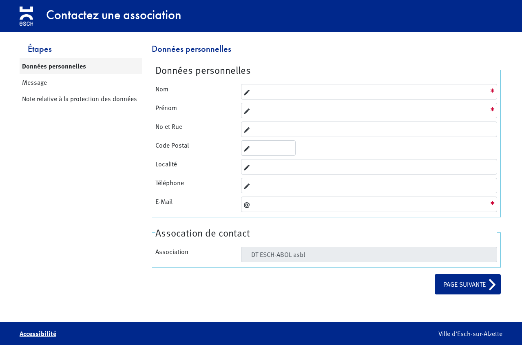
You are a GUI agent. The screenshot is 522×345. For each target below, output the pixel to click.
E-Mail (164, 201)
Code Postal (172, 145)
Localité (166, 164)
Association (171, 252)
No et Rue (168, 126)
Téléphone (169, 183)
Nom (161, 89)
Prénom (166, 108)
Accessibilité (38, 333)
